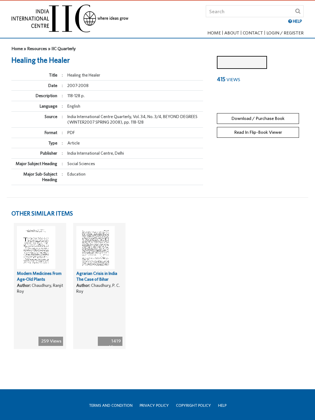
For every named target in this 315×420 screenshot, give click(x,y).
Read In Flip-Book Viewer (258, 132)
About (231, 33)
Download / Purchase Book (258, 118)
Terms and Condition (111, 405)
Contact (253, 33)
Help (222, 405)
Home (214, 33)
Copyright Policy (193, 405)
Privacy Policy (154, 405)
